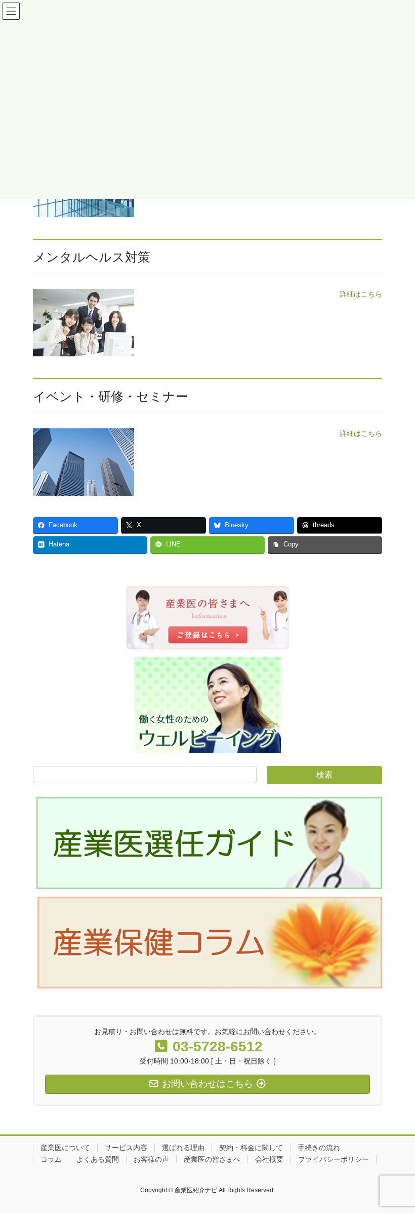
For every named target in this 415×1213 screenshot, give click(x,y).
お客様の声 (151, 1159)
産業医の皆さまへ (212, 1159)
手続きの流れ (319, 1148)
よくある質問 (97, 1159)
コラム (51, 1159)
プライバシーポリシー (333, 1159)
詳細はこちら (361, 294)
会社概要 (269, 1159)
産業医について (65, 1148)
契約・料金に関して (251, 1148)
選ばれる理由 (183, 1148)
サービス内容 (126, 1148)
